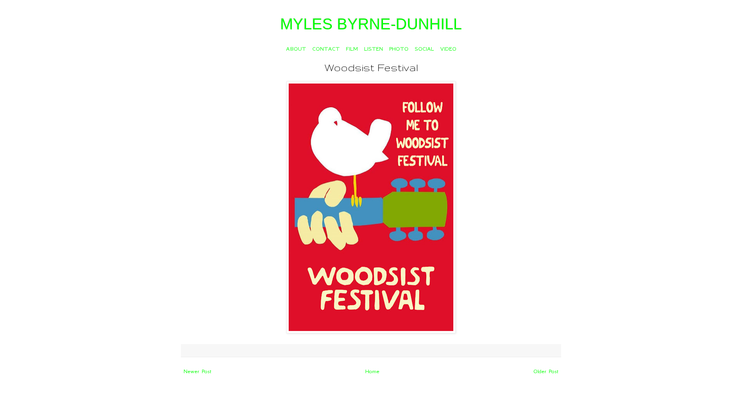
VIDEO (448, 48)
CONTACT (326, 48)
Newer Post (197, 371)
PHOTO (398, 48)
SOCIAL (424, 48)
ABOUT (296, 48)
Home (372, 371)
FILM (352, 48)
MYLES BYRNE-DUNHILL (371, 23)
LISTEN (373, 48)
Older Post (545, 371)
